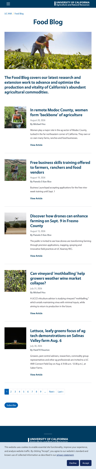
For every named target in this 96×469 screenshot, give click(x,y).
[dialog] (48, 455)
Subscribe (11, 405)
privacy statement (65, 454)
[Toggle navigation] (8, 4)
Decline (72, 463)
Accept (85, 463)
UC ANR (8, 13)
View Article (36, 144)
